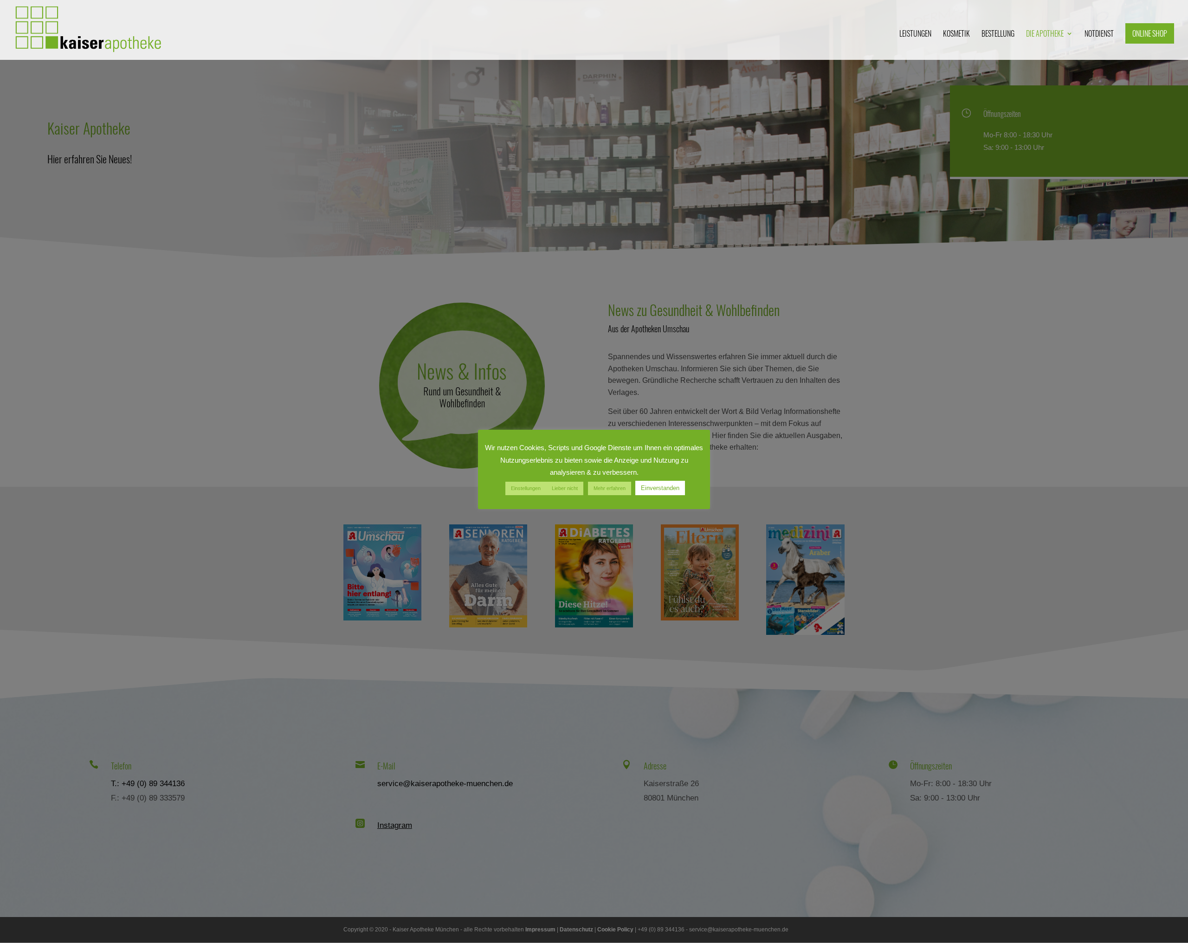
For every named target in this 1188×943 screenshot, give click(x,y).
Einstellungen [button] (526, 488)
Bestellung (997, 34)
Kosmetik (956, 34)
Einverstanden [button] (660, 487)
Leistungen (915, 34)
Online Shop (1149, 33)
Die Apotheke (1045, 34)
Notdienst (1099, 34)
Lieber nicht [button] (565, 488)
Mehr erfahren (610, 488)
